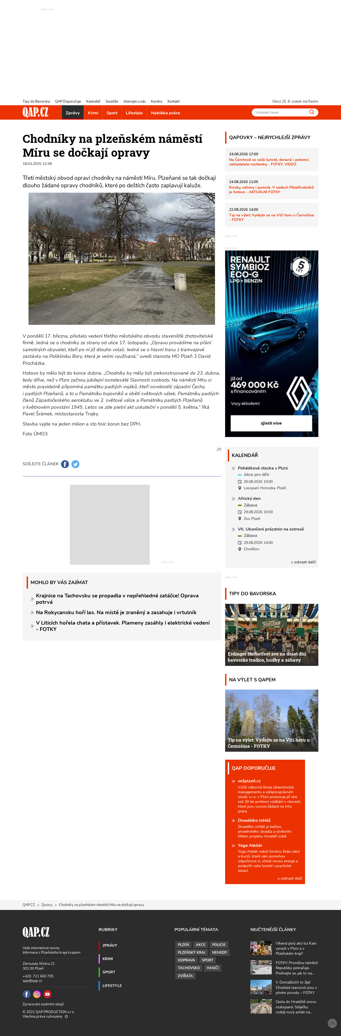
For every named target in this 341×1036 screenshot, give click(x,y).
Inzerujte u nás (135, 101)
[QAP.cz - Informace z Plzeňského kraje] (35, 112)
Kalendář (93, 101)
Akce (200, 944)
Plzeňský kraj (191, 952)
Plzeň (183, 944)
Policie (219, 944)
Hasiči (213, 968)
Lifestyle (134, 113)
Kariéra (156, 101)
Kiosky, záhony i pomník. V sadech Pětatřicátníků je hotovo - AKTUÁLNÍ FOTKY (271, 190)
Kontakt (174, 101)
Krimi (93, 113)
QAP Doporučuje (68, 101)
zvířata (185, 976)
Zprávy (73, 113)
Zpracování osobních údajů (43, 1004)
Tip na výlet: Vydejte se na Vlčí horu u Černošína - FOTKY (271, 217)
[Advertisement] (170, 49)
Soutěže (112, 101)
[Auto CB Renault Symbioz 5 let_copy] (271, 436)
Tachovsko (189, 968)
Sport (112, 113)
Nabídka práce (165, 113)
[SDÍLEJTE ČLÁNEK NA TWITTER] (75, 464)
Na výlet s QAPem (252, 679)
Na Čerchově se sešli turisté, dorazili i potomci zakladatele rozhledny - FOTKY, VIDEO (269, 162)
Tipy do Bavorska (36, 101)
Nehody (219, 952)
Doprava (186, 960)
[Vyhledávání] (311, 112)
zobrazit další (304, 562)
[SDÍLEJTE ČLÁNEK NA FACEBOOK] (65, 464)
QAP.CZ (29, 905)
